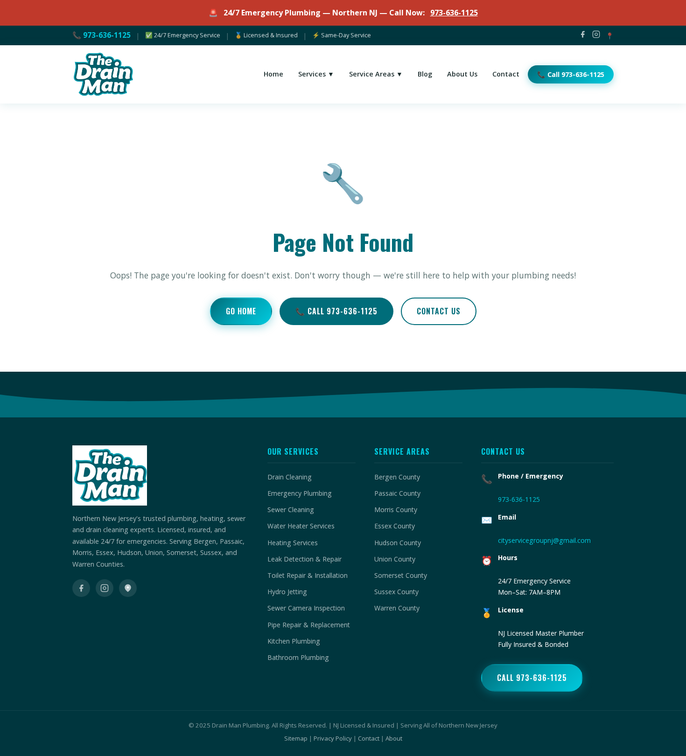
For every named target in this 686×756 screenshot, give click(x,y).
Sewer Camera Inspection (306, 607)
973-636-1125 (454, 12)
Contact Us (439, 311)
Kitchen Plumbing (293, 641)
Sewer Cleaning (290, 509)
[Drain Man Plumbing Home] (102, 74)
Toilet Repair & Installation (307, 575)
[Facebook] (583, 35)
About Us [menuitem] (462, 73)
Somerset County (400, 575)
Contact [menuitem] (505, 73)
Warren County (397, 607)
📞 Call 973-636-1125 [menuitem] (570, 74)
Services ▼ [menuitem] (316, 73)
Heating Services (292, 542)
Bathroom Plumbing (298, 657)
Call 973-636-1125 (532, 677)
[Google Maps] (128, 588)
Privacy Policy (333, 738)
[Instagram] (596, 35)
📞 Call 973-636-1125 (336, 311)
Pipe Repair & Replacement (308, 624)
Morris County (395, 509)
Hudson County (397, 542)
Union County (394, 559)
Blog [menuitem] (425, 73)
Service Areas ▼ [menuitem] (376, 73)
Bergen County (397, 476)
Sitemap (296, 738)
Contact (368, 738)
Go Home (241, 311)
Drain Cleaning (289, 476)
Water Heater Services (301, 525)
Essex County (394, 525)
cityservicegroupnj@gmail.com (544, 540)
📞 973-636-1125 (101, 35)
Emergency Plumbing (299, 493)
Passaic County (397, 493)
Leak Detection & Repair (304, 559)
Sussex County (396, 591)
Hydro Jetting (287, 591)
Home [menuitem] (273, 73)
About (393, 738)
